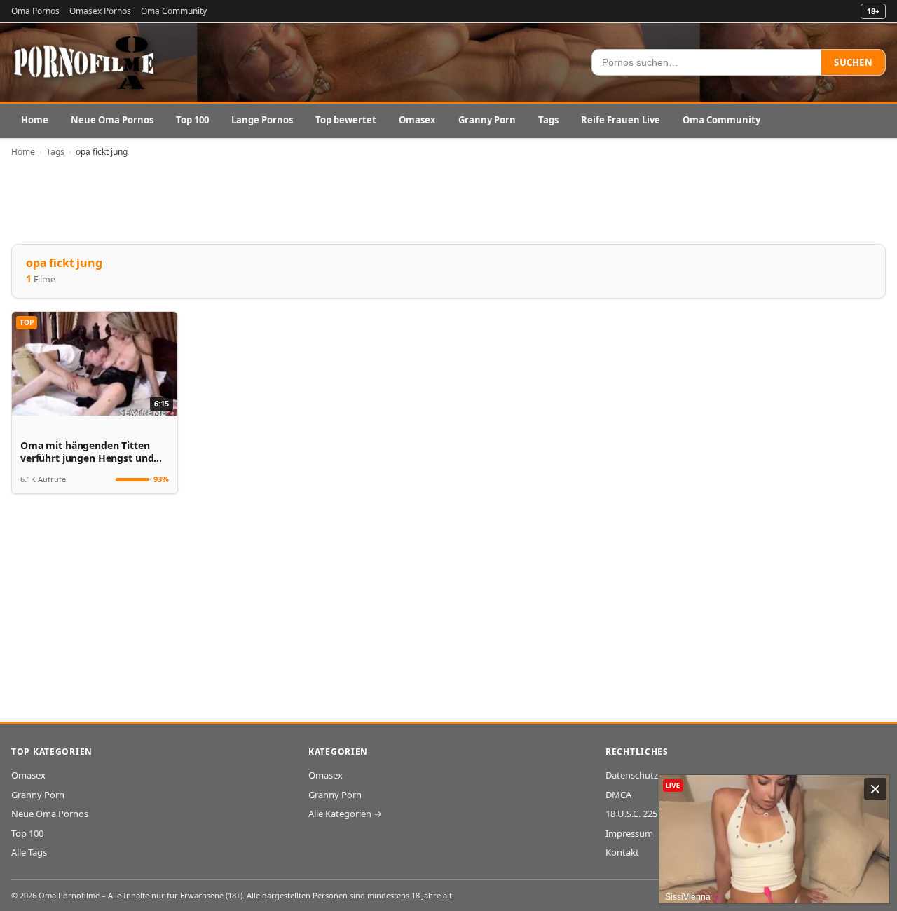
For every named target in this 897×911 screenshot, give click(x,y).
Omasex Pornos (100, 11)
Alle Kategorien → (345, 813)
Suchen (853, 62)
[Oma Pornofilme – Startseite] (84, 62)
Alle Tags (29, 852)
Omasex (417, 120)
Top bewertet (345, 120)
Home (34, 120)
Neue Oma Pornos (112, 120)
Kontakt (622, 852)
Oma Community (174, 11)
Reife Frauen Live (620, 120)
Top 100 (192, 120)
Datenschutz (631, 775)
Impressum (629, 833)
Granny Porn (487, 120)
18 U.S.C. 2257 (633, 813)
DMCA (618, 794)
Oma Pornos (35, 11)
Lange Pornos (262, 120)
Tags (548, 120)
